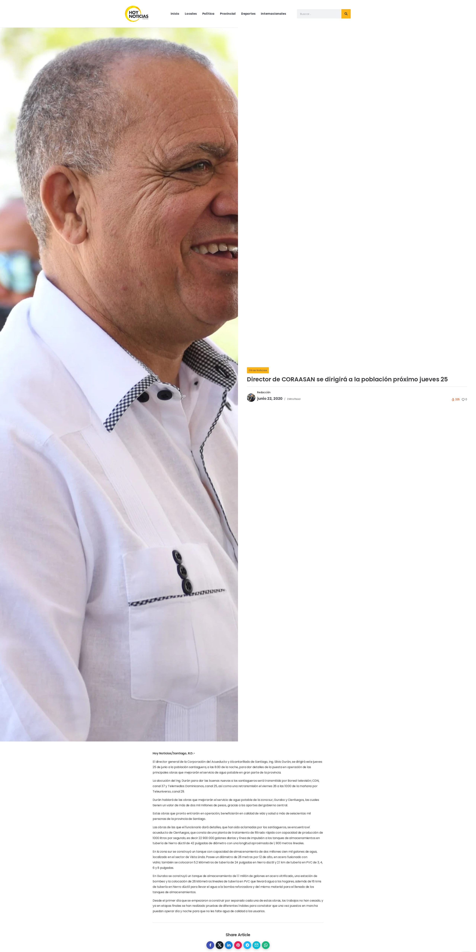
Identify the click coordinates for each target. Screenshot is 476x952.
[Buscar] (346, 13)
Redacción (264, 392)
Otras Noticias (258, 370)
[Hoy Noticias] (137, 13)
